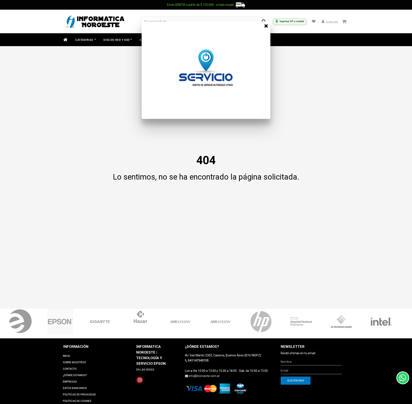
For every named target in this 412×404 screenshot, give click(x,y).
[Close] (266, 25)
